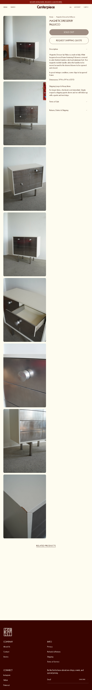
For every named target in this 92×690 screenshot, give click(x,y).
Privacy (50, 647)
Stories (5, 657)
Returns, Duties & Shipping (58, 110)
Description (53, 49)
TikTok (5, 680)
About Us (6, 647)
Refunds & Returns (54, 652)
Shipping (50, 657)
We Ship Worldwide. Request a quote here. (46, 2)
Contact (6, 652)
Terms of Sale (54, 101)
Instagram (6, 675)
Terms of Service (53, 662)
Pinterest (6, 685)
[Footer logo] (7, 632)
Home (51, 17)
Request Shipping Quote (69, 40)
